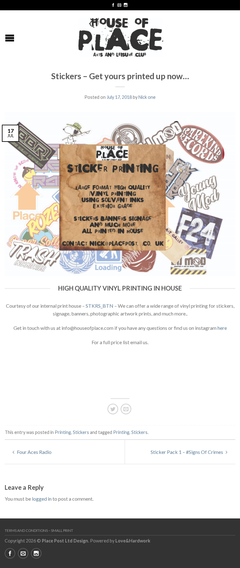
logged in (42, 499)
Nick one (147, 97)
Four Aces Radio (34, 452)
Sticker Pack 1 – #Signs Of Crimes (187, 452)
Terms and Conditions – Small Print (39, 530)
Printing (63, 432)
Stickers (81, 432)
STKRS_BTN (99, 306)
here (222, 328)
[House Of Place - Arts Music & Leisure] (120, 36)
